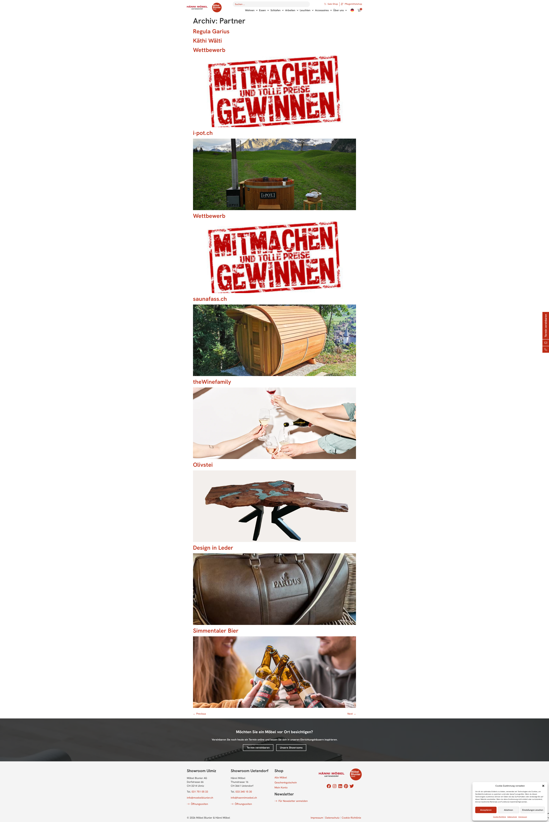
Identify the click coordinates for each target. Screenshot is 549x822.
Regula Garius (211, 31)
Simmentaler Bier (215, 630)
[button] (543, 785)
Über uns (338, 10)
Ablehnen (508, 810)
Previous (199, 713)
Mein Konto (281, 787)
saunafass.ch (210, 299)
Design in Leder (213, 547)
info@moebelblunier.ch (200, 797)
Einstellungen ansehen (532, 810)
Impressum (522, 817)
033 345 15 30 (243, 791)
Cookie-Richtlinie (499, 817)
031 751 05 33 (200, 791)
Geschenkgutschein (285, 782)
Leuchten (305, 10)
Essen (262, 10)
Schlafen (275, 10)
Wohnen (249, 10)
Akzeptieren (486, 810)
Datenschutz (512, 817)
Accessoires (322, 10)
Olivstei (203, 464)
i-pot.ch (203, 133)
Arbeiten (290, 10)
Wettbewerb (209, 50)
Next (351, 713)
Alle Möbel (280, 777)
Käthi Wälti (207, 40)
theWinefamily (212, 381)
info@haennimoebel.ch (244, 797)
